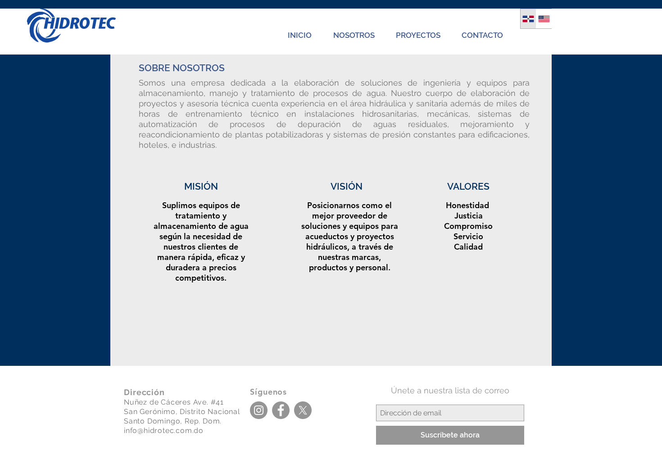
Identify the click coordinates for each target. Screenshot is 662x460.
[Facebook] (281, 410)
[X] (303, 410)
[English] (544, 18)
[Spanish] (528, 18)
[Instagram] (259, 410)
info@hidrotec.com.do (164, 430)
